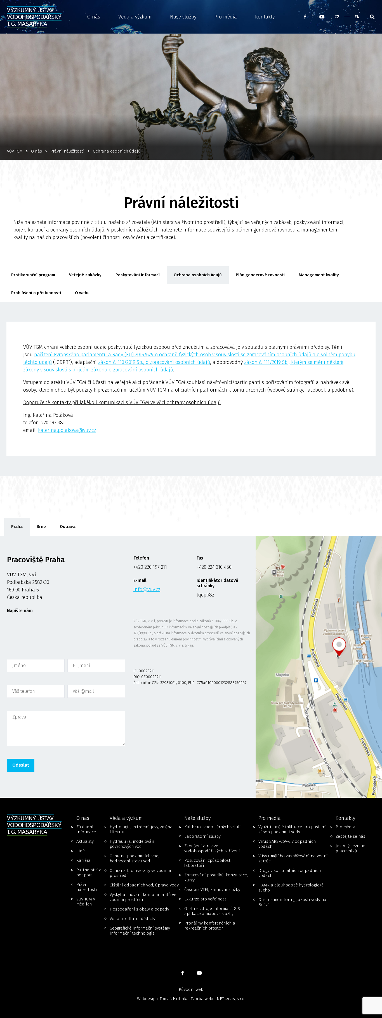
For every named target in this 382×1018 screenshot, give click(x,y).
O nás (93, 17)
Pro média (225, 17)
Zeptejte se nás (350, 836)
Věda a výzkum (135, 17)
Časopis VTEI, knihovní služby (212, 889)
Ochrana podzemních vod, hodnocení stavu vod (134, 858)
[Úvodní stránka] (36, 16)
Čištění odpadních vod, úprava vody (144, 885)
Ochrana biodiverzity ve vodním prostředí (140, 873)
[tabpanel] (191, 667)
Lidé (80, 850)
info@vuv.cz (146, 589)
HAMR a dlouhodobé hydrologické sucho (291, 888)
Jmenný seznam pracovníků (350, 848)
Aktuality (85, 841)
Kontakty (265, 17)
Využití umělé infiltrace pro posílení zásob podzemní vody (292, 829)
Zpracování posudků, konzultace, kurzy (216, 877)
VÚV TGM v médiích (85, 902)
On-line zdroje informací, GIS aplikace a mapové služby (212, 911)
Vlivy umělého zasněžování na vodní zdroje (293, 858)
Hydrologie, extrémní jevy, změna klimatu (141, 829)
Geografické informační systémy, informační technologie (140, 931)
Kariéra (83, 860)
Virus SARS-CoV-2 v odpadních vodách (287, 844)
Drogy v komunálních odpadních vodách (289, 873)
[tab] (17, 527)
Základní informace (86, 829)
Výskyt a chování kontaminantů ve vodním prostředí (143, 897)
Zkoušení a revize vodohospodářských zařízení (212, 848)
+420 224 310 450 (214, 567)
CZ (336, 16)
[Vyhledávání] (372, 17)
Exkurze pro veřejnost (205, 899)
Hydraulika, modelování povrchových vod (132, 844)
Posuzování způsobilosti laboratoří (208, 863)
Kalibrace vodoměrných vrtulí (212, 826)
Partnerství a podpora (89, 872)
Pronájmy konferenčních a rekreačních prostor (209, 926)
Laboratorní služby (202, 836)
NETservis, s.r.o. (231, 998)
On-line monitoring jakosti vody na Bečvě (292, 902)
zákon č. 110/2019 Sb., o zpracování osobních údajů (154, 362)
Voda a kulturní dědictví (133, 918)
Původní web (191, 989)
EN (357, 16)
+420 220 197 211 (150, 567)
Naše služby (183, 17)
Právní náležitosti (86, 887)
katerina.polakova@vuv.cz (67, 430)
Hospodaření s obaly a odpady (139, 909)
